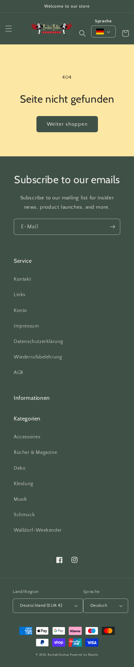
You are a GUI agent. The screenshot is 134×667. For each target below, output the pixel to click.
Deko (19, 468)
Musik (20, 499)
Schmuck (24, 515)
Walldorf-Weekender (38, 530)
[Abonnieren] (112, 227)
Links (19, 295)
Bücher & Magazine (35, 452)
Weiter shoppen (67, 124)
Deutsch (99, 605)
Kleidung (23, 484)
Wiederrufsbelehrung (38, 357)
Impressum (26, 326)
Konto (20, 310)
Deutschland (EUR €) (41, 605)
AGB (18, 372)
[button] (8, 28)
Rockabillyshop (58, 654)
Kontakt (22, 279)
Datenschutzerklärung (38, 341)
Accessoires (27, 437)
